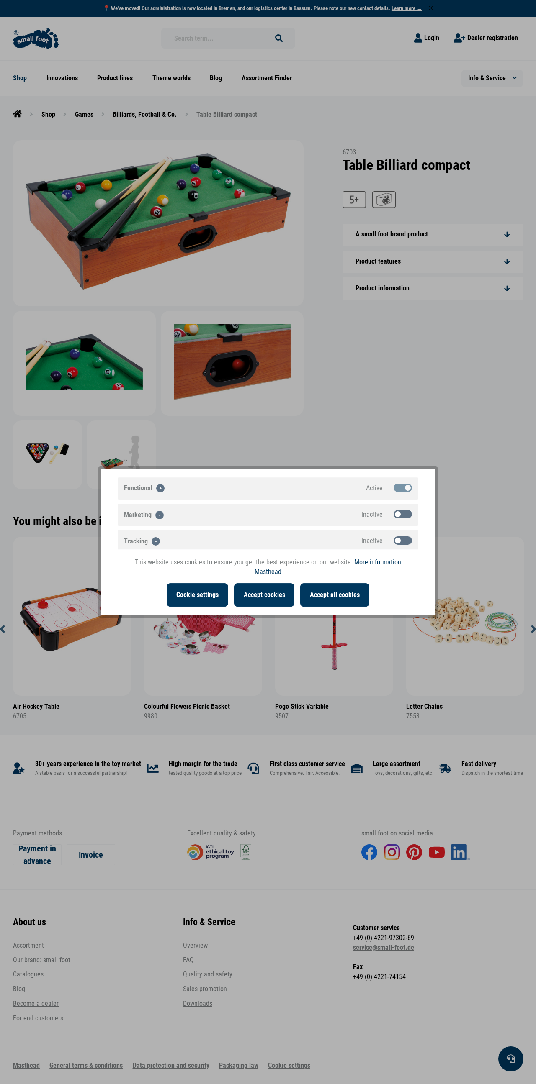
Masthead (268, 572)
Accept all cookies (335, 595)
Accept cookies (264, 595)
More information (377, 562)
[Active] (403, 488)
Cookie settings (197, 595)
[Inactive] (403, 514)
